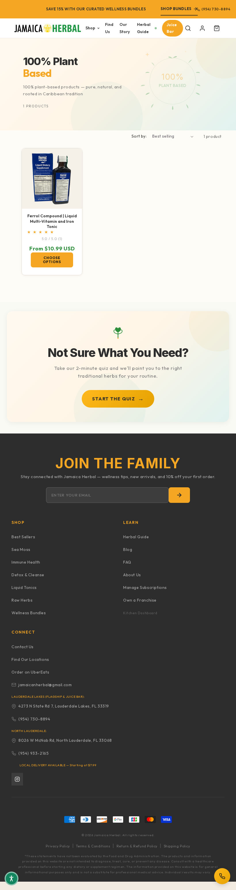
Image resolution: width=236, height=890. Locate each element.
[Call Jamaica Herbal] (222, 876)
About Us (132, 574)
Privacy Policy (58, 846)
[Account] (202, 28)
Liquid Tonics (24, 587)
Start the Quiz (118, 398)
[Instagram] (17, 779)
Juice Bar (172, 28)
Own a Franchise (140, 600)
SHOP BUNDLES (176, 8)
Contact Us (23, 646)
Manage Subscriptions (145, 587)
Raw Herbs (22, 600)
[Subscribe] (179, 495)
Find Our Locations (30, 659)
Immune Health (26, 562)
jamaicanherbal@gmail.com (45, 684)
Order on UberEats (30, 672)
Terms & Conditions (93, 846)
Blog (127, 549)
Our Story (124, 28)
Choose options (52, 260)
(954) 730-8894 (215, 9)
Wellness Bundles (29, 612)
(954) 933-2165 (33, 753)
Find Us (109, 28)
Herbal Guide (144, 28)
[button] (188, 28)
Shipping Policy (177, 846)
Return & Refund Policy (137, 846)
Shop (90, 28)
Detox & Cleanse (28, 574)
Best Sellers (23, 536)
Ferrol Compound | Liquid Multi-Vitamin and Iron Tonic (52, 221)
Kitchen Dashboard (140, 613)
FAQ (127, 562)
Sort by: (139, 136)
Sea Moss (21, 549)
